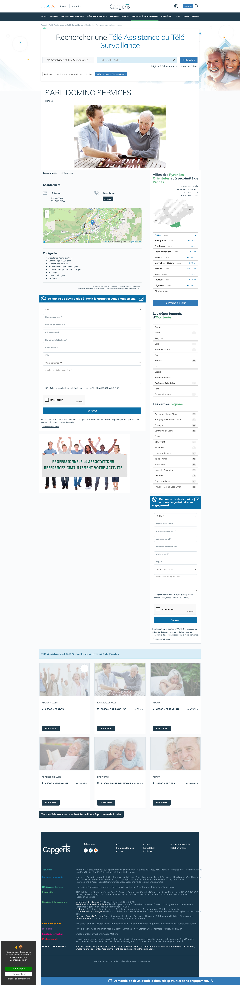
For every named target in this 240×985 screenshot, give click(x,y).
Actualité (47, 869)
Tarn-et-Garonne (174, 394)
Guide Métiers (110, 933)
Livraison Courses (152, 904)
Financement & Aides (87, 881)
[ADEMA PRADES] (64, 679)
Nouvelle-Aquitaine (175, 470)
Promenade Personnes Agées (170, 911)
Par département (96, 887)
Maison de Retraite (85, 877)
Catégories (67, 173)
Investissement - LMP (158, 939)
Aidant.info (107, 948)
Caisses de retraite (148, 894)
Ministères (86, 892)
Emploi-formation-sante (88, 948)
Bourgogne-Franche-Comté (174, 419)
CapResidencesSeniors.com (124, 946)
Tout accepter (18, 968)
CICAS (131, 902)
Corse (157, 436)
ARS (78, 892)
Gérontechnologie (123, 941)
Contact (63, 6)
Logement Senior (119, 16)
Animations (179, 879)
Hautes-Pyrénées (163, 377)
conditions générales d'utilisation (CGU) (127, 288)
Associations (166, 894)
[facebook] (43, 6)
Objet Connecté (175, 941)
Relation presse (178, 847)
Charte (119, 851)
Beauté (118, 928)
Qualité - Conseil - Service (117, 939)
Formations (96, 933)
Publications (106, 872)
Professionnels (50, 939)
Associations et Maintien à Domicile (161, 909)
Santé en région (101, 892)
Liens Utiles (48, 892)
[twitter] (48, 6)
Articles (89, 869)
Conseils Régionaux (129, 892)
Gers (157, 355)
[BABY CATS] (120, 753)
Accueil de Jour (126, 877)
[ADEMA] (175, 679)
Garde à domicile (133, 904)
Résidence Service (97, 16)
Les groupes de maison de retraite (135, 879)
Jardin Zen (177, 928)
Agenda (54, 16)
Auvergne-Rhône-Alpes (175, 414)
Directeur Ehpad (147, 881)
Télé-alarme (186, 916)
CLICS (108, 894)
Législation (104, 881)
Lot (156, 366)
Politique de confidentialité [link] (18, 979)
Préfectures (174, 892)
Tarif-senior (120, 948)
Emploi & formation (52, 934)
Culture (118, 872)
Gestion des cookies (141, 961)
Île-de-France (175, 458)
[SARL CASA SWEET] (120, 679)
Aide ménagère (114, 904)
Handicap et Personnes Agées (186, 869)
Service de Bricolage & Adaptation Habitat (156, 916)
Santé (96, 872)
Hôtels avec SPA (84, 928)
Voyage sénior (130, 928)
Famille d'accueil (162, 879)
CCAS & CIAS (111, 902)
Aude (174, 332)
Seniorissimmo (83, 946)
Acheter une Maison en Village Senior (156, 887)
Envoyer (92, 410)
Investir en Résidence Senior (121, 887)
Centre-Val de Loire (175, 430)
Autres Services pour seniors (108, 918)
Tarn (157, 388)
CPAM (86, 894)
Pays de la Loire (175, 481)
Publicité (147, 851)
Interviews (99, 869)
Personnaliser (19, 974)
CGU (118, 844)
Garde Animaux (112, 916)
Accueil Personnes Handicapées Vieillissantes (177, 877)
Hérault (175, 360)
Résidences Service (52, 887)
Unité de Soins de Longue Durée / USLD (96, 879)
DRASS (185, 892)
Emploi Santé (82, 933)
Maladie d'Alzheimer (107, 877)
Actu (43, 16)
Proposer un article (180, 844)
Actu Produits (162, 869)
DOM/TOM (174, 442)
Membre (178, 6)
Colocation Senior (139, 923)
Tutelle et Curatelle (85, 896)
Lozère (158, 371)
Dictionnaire (132, 881)
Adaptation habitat (187, 923)
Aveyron (159, 338)
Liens (177, 16)
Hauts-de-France (175, 453)
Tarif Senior (100, 928)
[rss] (53, 6)
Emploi (195, 16)
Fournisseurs (82, 939)
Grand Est (175, 447)
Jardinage (127, 916)
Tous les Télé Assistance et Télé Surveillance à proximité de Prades (81, 814)
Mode (110, 928)
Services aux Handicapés (108, 906)
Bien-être (166, 16)
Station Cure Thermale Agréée (154, 928)
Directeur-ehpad (148, 946)
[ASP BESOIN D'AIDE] (64, 753)
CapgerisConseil (100, 946)
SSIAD (126, 906)
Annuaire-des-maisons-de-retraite (176, 946)
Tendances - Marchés (101, 941)
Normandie (175, 464)
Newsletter (76, 6)
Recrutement (96, 939)
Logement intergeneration (162, 923)
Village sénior (103, 923)
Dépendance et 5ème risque (121, 869)
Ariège (158, 327)
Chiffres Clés (117, 881)
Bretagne (175, 425)
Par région (81, 887)
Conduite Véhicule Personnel (138, 911)
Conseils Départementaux (153, 892)
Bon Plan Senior (84, 872)
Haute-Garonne (174, 349)
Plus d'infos (50, 728)
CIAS (101, 894)
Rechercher (188, 60)
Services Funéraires (135, 918)
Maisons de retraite (72, 16)
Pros (186, 16)
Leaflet (106, 241)
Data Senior (129, 872)
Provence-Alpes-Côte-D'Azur (175, 486)
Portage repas (170, 904)
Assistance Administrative (100, 909)
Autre (160, 881)
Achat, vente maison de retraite (149, 941)
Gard (174, 343)
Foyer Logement (144, 877)
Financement (139, 939)
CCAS (94, 894)
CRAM (79, 894)
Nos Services (82, 941)
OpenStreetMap (135, 241)
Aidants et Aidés (145, 869)
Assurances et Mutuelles (125, 894)
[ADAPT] (175, 753)
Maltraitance (181, 894)
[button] (92, 223)
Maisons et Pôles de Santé (141, 948)
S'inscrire (188, 6)
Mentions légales (125, 847)
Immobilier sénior (120, 923)
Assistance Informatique (128, 909)
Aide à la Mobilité (113, 911)
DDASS (194, 892)
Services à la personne (145, 16)
